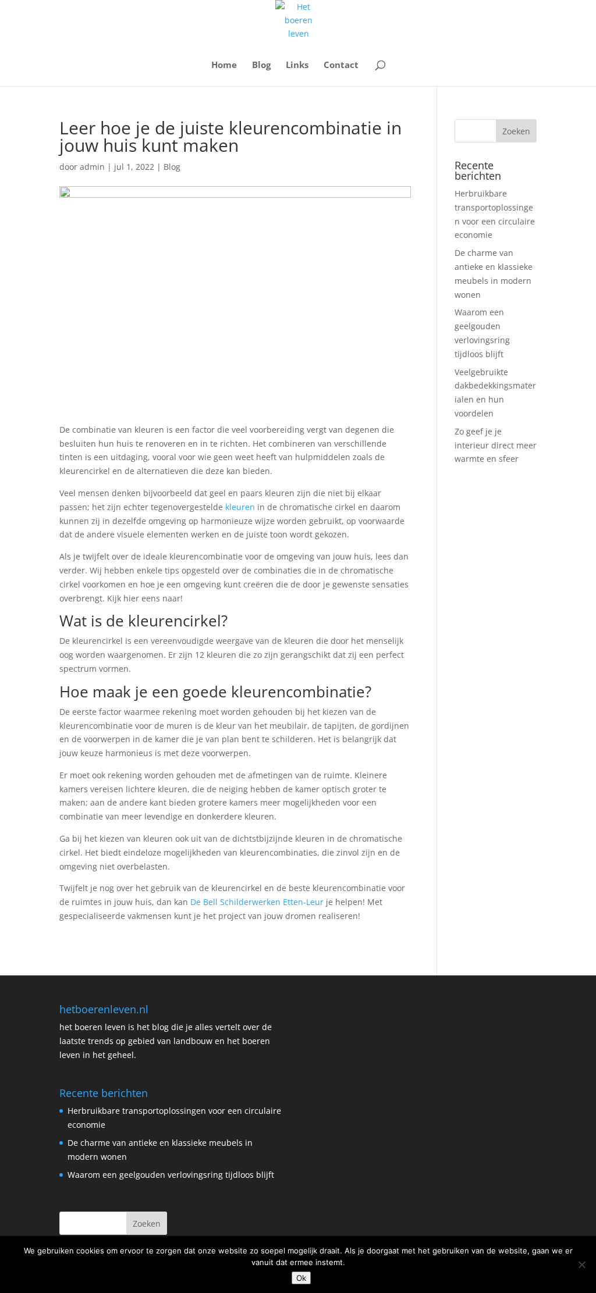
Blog (261, 65)
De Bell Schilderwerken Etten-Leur (257, 901)
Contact (341, 65)
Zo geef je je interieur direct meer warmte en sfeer (496, 445)
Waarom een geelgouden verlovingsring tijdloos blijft (171, 1174)
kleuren (240, 506)
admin (92, 166)
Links (297, 65)
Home (224, 65)
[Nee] (581, 1264)
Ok (301, 1278)
